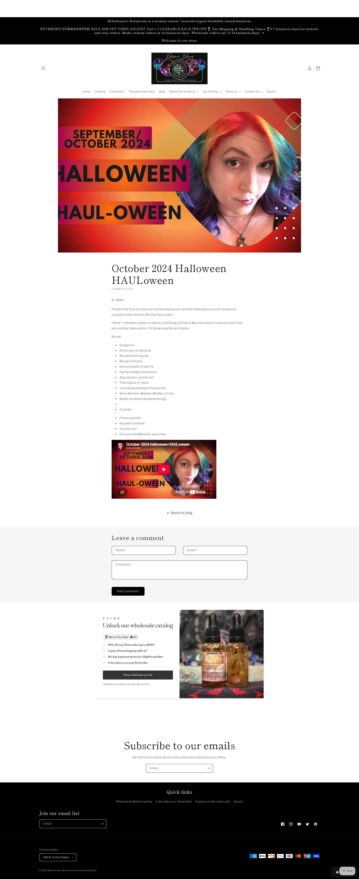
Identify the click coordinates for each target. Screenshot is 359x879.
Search (238, 801)
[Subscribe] (209, 768)
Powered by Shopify (85, 870)
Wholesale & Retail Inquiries (134, 801)
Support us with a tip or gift (212, 801)
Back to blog (181, 513)
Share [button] (120, 299)
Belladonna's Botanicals (61, 870)
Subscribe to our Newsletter (174, 801)
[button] (43, 68)
